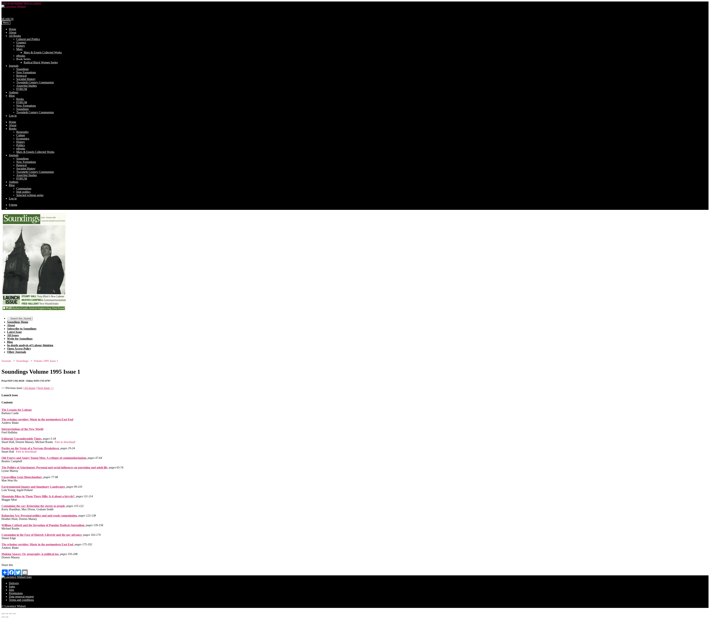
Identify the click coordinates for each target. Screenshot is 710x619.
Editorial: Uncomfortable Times (21, 438)
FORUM (21, 89)
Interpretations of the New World (22, 429)
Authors (13, 92)
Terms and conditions (21, 599)
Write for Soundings (20, 338)
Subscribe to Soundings (21, 328)
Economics (22, 138)
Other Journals (16, 352)
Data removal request (21, 596)
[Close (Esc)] (2, 613)
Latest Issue (14, 332)
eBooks (20, 55)
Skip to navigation (12, 3)
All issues (29, 388)
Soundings (22, 69)
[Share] (6, 613)
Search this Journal (20, 318)
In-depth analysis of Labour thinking (30, 345)
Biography (22, 131)
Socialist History (26, 79)
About (12, 32)
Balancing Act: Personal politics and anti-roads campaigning (39, 515)
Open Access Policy (19, 348)
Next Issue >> (45, 388)
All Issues (13, 335)
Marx (19, 49)
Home (12, 29)
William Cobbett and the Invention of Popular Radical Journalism (42, 525)
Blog (12, 95)
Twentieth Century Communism (35, 82)
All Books (15, 35)
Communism (23, 188)
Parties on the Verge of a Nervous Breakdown (30, 448)
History (20, 45)
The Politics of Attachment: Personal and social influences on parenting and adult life (54, 467)
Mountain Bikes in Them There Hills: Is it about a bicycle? (38, 496)
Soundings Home (17, 322)
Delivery (14, 583)
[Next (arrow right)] (6, 616)
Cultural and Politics (28, 39)
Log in (13, 115)
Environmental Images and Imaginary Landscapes (33, 486)
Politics (20, 145)
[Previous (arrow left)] (2, 616)
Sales (12, 586)
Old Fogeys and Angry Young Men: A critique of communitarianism (43, 457)
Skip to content (32, 3)
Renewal (21, 75)
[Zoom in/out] (14, 613)
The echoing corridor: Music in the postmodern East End (37, 419)
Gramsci (21, 42)
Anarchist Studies (26, 85)
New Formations (26, 72)
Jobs (11, 589)
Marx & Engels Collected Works (43, 52)
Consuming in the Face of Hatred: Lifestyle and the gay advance (41, 534)
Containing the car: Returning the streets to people (33, 506)
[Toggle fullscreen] (10, 613)
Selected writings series (29, 195)
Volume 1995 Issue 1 (46, 360)
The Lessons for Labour (16, 409)
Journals (13, 65)
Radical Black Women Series (41, 62)
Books (20, 99)
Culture (20, 135)
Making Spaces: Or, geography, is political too (30, 554)
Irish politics (23, 191)
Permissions (16, 593)
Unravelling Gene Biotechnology (21, 477)
